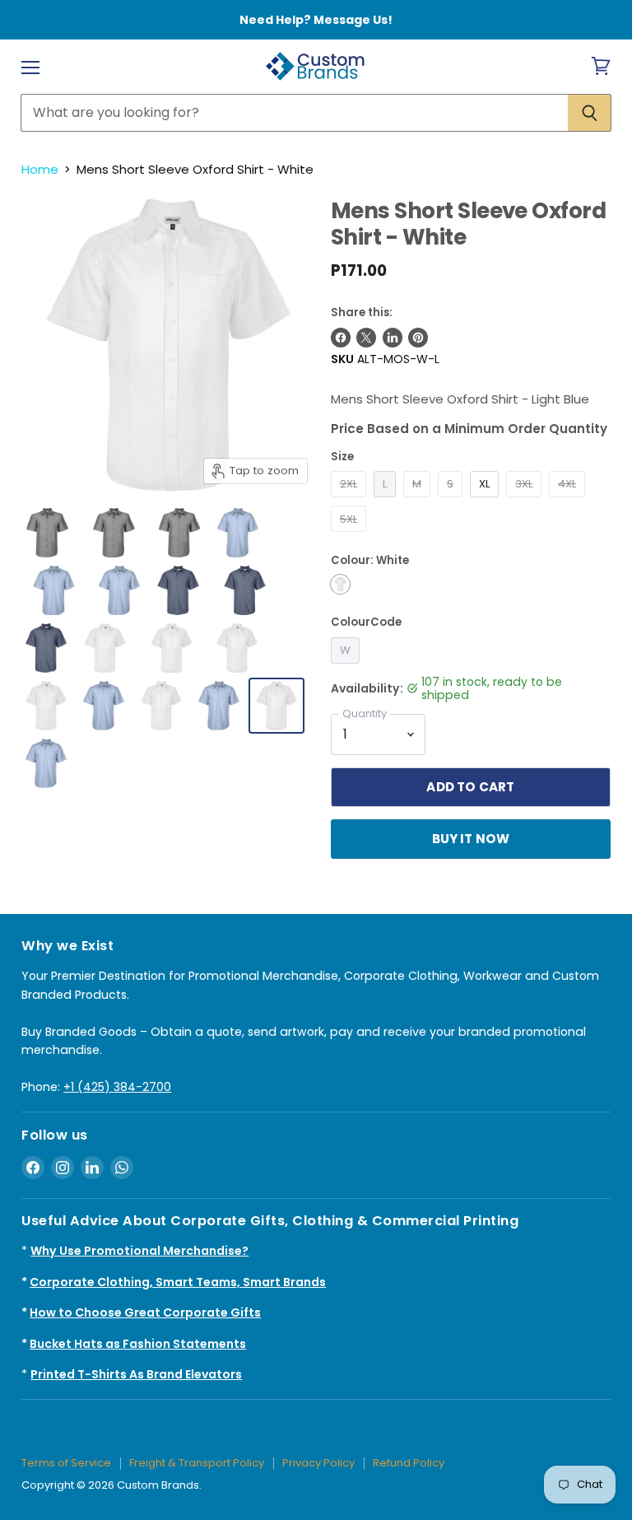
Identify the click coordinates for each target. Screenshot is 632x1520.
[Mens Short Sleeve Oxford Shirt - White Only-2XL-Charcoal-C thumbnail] (47, 532)
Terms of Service (66, 1463)
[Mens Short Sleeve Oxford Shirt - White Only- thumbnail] (114, 532)
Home (39, 169)
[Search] (589, 113)
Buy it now (471, 838)
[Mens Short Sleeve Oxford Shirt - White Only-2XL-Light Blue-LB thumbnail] (238, 532)
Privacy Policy (318, 1463)
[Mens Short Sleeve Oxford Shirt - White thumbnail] (46, 705)
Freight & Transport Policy (196, 1463)
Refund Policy (408, 1463)
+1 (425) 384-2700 (117, 1087)
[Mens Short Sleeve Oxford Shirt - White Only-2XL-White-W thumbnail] (104, 648)
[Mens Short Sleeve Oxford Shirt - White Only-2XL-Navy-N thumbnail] (178, 590)
